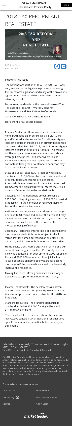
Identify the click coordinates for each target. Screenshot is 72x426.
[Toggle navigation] (4, 5)
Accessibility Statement (47, 397)
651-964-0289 (21, 347)
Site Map (7, 404)
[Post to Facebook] (57, 68)
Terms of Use (9, 390)
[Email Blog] (64, 68)
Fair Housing (8, 397)
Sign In (66, 5)
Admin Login (42, 404)
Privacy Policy (42, 390)
